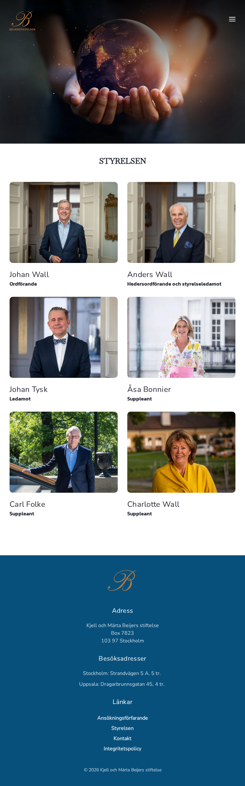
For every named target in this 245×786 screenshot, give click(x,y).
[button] (232, 19)
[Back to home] (22, 19)
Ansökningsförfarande (122, 718)
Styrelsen (122, 728)
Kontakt (122, 738)
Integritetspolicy (122, 748)
